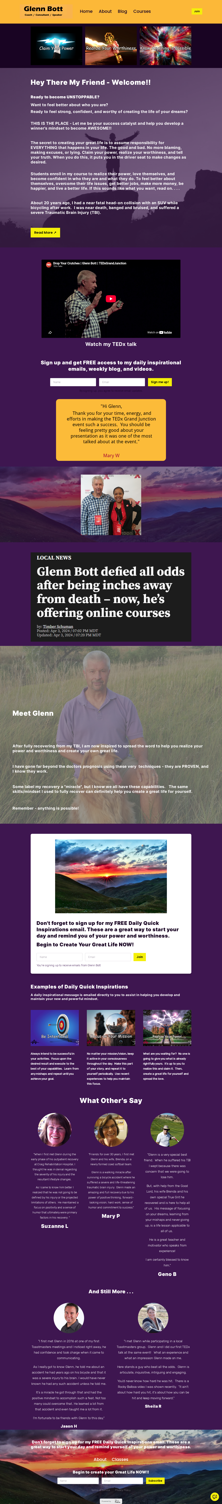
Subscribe (155, 1481)
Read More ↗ (45, 232)
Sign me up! (160, 382)
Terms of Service (100, 1490)
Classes (120, 1459)
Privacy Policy (123, 1490)
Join (197, 11)
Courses (142, 11)
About (105, 11)
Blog (122, 11)
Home (86, 11)
